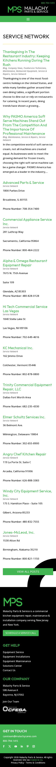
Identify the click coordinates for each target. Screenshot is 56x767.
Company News (15, 68)
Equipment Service (13, 652)
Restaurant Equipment (26, 71)
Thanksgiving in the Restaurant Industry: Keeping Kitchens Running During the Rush (26, 58)
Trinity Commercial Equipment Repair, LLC (27, 387)
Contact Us (9, 670)
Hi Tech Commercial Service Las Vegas (25, 308)
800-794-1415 (48, 2)
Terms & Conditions (35, 762)
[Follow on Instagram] (33, 746)
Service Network (18, 74)
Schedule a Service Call (21, 633)
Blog (5, 68)
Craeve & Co (36, 759)
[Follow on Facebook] (3, 746)
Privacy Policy (17, 762)
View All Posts (28, 572)
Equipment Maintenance (17, 661)
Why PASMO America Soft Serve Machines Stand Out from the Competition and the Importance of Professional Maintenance (25, 125)
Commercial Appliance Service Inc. (27, 221)
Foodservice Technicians (35, 68)
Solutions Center (12, 665)
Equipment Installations (16, 656)
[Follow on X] (9, 746)
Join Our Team (11, 701)
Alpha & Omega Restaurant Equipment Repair (25, 262)
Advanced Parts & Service (23, 182)
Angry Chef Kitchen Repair (24, 454)
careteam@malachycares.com (20, 736)
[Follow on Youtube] (15, 746)
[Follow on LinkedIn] (21, 746)
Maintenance (9, 71)
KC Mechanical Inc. (18, 348)
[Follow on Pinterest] (27, 746)
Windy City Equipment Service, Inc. (27, 493)
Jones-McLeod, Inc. (18, 532)
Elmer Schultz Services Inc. (24, 417)
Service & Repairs (29, 137)
